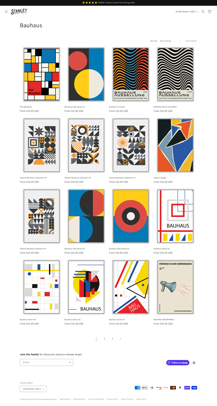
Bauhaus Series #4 (28, 319)
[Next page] (120, 338)
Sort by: (153, 41)
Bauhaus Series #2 (72, 319)
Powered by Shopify (49, 399)
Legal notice (141, 399)
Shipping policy (79, 399)
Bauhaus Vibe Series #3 (75, 107)
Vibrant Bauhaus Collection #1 (33, 249)
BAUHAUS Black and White (165, 107)
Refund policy (65, 399)
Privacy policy (112, 399)
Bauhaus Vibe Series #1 (119, 249)
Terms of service (127, 399)
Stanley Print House (33, 399)
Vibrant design (160, 178)
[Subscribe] (69, 362)
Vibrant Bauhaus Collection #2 (122, 178)
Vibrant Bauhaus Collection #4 (33, 178)
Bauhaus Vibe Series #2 (75, 249)
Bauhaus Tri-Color (117, 107)
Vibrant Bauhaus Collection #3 (78, 178)
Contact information (96, 399)
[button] (6, 11)
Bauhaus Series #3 (161, 249)
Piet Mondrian (26, 107)
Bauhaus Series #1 (117, 319)
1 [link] (96, 338)
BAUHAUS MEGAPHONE (164, 319)
